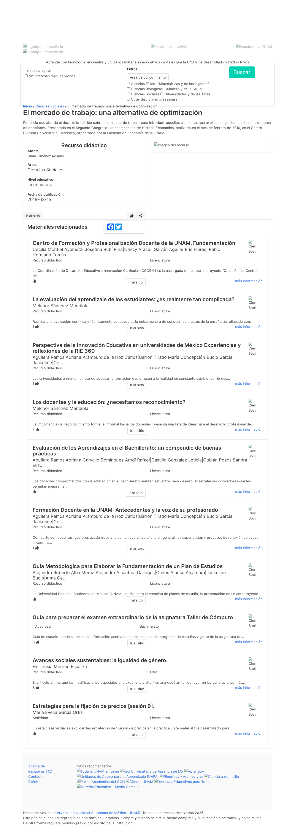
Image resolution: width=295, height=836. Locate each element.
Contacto (36, 776)
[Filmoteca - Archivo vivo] (181, 776)
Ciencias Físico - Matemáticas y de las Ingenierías (171, 84)
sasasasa (170, 99)
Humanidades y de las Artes (187, 94)
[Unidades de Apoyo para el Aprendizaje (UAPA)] (118, 776)
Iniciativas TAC (40, 771)
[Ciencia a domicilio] (222, 776)
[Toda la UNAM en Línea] (98, 771)
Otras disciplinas (144, 99)
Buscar (242, 72)
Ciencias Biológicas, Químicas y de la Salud (166, 89)
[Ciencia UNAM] (139, 781)
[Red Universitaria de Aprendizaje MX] (151, 771)
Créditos (35, 781)
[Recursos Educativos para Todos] (182, 781)
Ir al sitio (33, 216)
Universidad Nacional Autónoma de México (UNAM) (97, 813)
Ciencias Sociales (145, 94)
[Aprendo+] (194, 771)
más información (248, 281)
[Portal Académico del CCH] (101, 781)
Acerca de (36, 766)
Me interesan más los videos (52, 76)
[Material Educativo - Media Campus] (108, 787)
